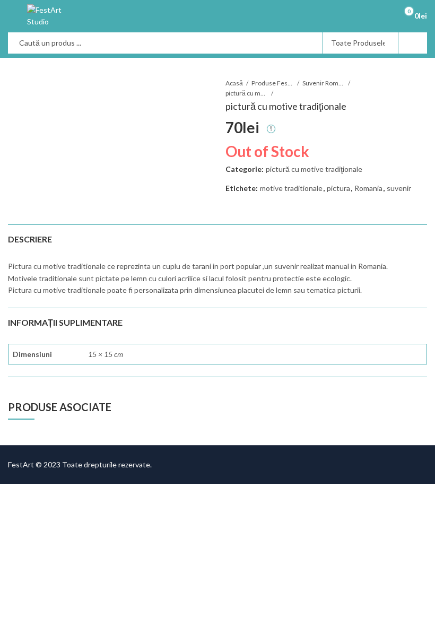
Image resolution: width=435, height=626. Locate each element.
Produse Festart (272, 83)
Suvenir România (323, 83)
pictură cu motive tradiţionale (246, 93)
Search (412, 43)
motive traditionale (291, 188)
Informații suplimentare (65, 322)
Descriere (30, 239)
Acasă (234, 83)
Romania (368, 188)
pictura (338, 188)
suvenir (399, 188)
